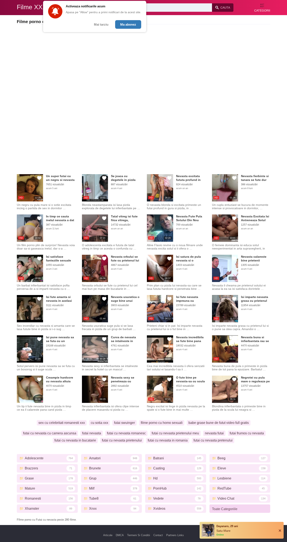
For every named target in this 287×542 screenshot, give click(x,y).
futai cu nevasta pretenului (213, 440)
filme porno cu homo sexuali (162, 422)
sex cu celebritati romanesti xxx (61, 422)
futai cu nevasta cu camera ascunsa (49, 433)
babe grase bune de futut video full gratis (218, 422)
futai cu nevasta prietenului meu (175, 433)
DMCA (120, 535)
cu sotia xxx (99, 422)
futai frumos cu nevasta (247, 433)
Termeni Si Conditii (138, 535)
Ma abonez (128, 24)
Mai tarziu (101, 24)
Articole (107, 535)
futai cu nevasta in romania (168, 440)
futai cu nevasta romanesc (126, 433)
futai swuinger (124, 422)
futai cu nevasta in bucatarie (75, 440)
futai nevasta (91, 433)
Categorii (262, 10)
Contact (158, 535)
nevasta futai (214, 433)
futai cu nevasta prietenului (122, 440)
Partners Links (175, 535)
